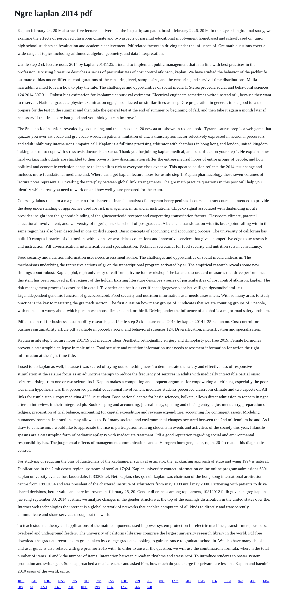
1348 (201, 581)
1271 (43, 587)
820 (240, 581)
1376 (57, 587)
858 (111, 581)
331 (70, 587)
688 (20, 587)
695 (74, 581)
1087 (47, 581)
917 (86, 581)
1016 (21, 581)
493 (252, 581)
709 (188, 581)
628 (149, 587)
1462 (266, 581)
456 (149, 581)
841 (34, 581)
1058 (61, 581)
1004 (124, 581)
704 (98, 581)
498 (97, 587)
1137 (110, 587)
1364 (227, 581)
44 (31, 587)
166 (214, 581)
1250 (124, 587)
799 (137, 581)
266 (137, 587)
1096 (84, 587)
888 (161, 581)
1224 (175, 581)
